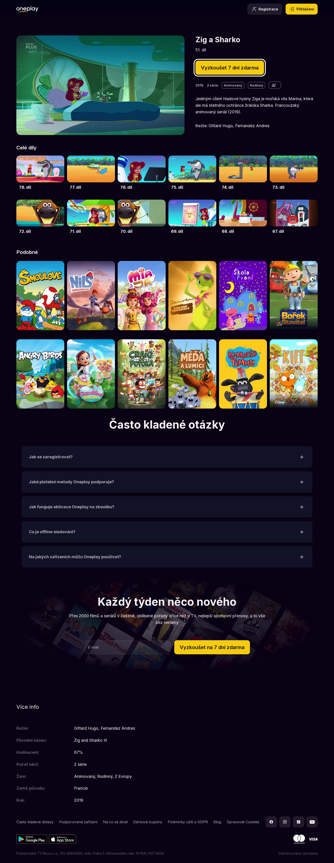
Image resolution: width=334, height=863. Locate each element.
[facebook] (271, 821)
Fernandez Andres (252, 125)
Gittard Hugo (221, 125)
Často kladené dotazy (35, 822)
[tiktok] (298, 821)
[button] (167, 457)
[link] (40, 176)
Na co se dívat (115, 822)
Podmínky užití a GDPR (188, 822)
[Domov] (27, 9)
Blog (217, 822)
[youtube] (312, 821)
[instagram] (284, 821)
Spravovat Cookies (243, 822)
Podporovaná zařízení (78, 822)
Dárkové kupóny (147, 822)
